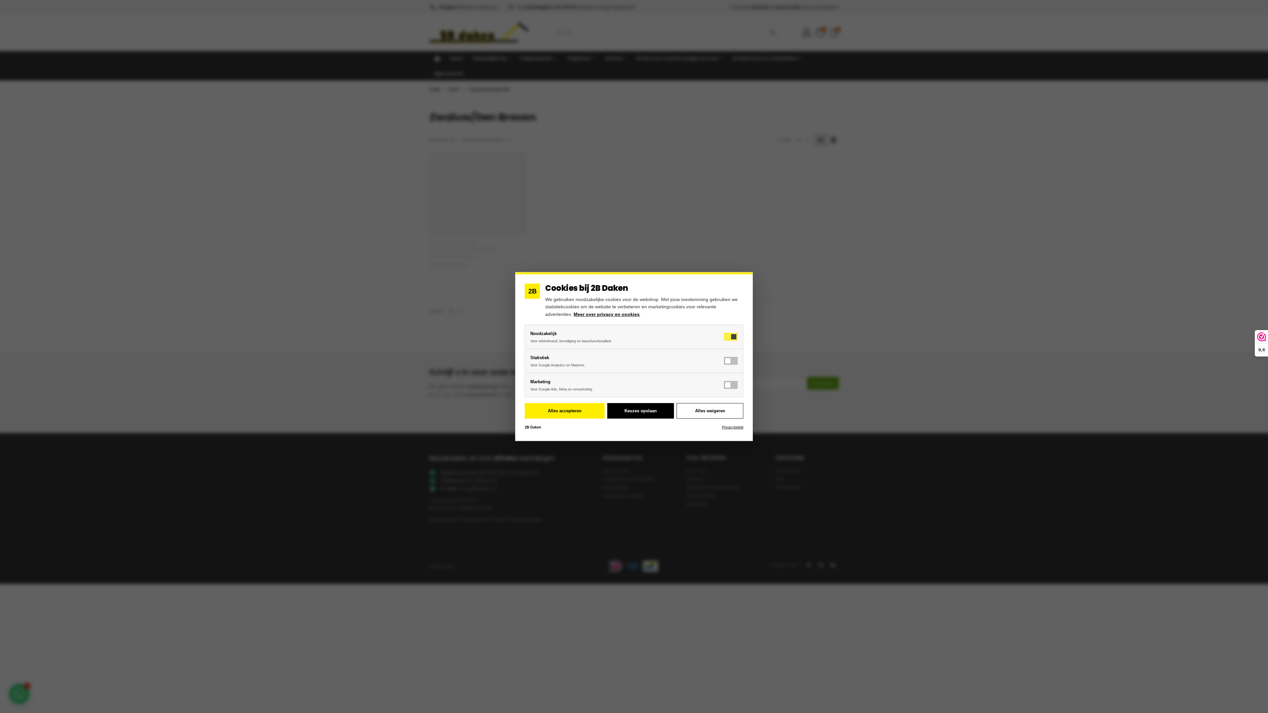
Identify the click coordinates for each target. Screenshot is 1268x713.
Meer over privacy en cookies (607, 314)
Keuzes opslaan (640, 410)
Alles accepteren (564, 410)
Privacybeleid (732, 427)
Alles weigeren (710, 410)
